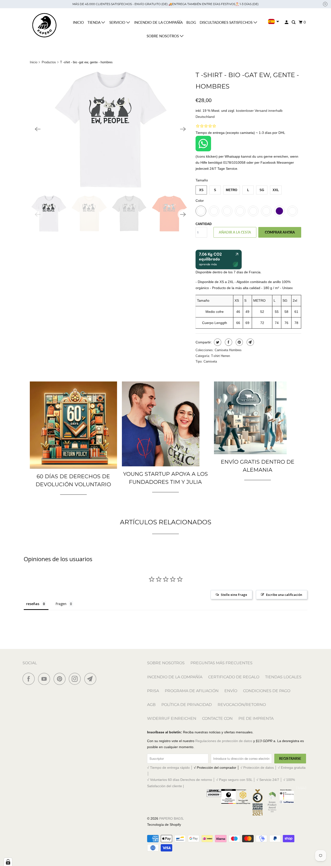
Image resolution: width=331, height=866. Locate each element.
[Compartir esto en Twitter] (217, 342)
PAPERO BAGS (171, 818)
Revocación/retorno (242, 704)
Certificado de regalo (233, 677)
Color (200, 200)
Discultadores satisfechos (226, 22)
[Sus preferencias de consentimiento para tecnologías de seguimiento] (8, 862)
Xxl (276, 190)
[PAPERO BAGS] (44, 25)
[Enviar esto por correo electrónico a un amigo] (249, 342)
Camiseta (210, 361)
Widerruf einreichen (171, 718)
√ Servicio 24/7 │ (269, 780)
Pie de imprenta (256, 718)
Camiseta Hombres (228, 350)
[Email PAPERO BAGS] (91, 679)
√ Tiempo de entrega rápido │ (170, 767)
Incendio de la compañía (158, 22)
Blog (191, 22)
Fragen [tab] (60, 603)
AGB (151, 704)
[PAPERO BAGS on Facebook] (30, 679)
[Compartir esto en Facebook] (228, 342)
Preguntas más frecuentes (221, 663)
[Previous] (37, 129)
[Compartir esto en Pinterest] (239, 342)
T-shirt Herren (220, 356)
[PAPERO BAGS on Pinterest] (61, 679)
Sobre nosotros (163, 36)
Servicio (117, 22)
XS (201, 190)
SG (262, 190)
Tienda (94, 22)
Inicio (78, 22)
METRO (231, 190)
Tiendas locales (283, 677)
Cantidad (204, 224)
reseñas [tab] (32, 603)
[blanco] (110, 129)
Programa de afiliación (192, 690)
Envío (230, 690)
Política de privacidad (186, 704)
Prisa (153, 690)
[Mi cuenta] (287, 22)
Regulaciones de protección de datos (223, 741)
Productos (49, 62)
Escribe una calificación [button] (284, 594)
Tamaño (202, 180)
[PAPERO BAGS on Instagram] (76, 679)
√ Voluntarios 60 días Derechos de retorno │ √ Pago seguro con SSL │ (201, 780)
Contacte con (217, 718)
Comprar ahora (280, 232)
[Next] (183, 129)
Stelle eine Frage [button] (234, 594)
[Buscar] (294, 22)
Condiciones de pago (266, 690)
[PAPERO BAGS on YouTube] (45, 679)
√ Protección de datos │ (259, 767)
